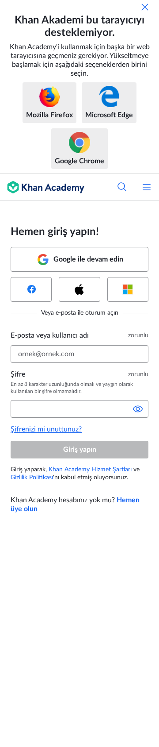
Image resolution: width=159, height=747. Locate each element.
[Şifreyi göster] (138, 409)
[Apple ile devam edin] (79, 289)
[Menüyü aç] (146, 187)
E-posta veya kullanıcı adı (50, 335)
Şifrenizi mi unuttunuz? (46, 429)
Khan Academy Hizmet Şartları (90, 469)
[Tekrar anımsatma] (145, 7)
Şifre (18, 374)
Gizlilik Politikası (32, 477)
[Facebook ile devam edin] (31, 289)
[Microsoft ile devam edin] (127, 289)
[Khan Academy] (42, 187)
